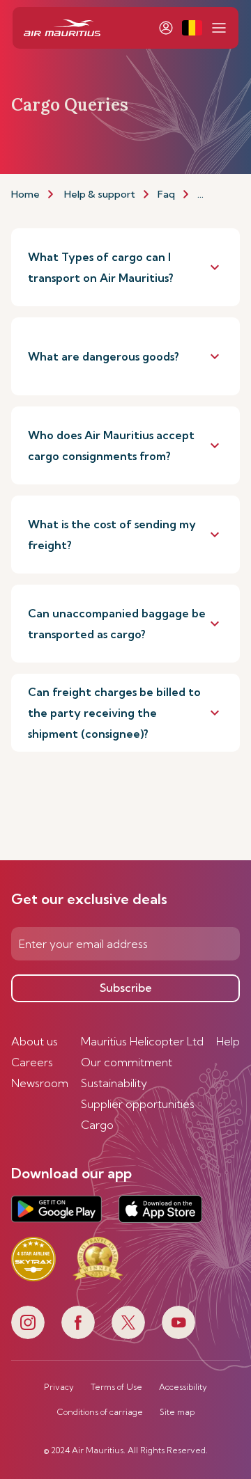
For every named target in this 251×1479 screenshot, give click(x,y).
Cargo (97, 1125)
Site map (177, 1412)
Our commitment (126, 1062)
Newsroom (39, 1083)
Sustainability (114, 1083)
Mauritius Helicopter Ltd (142, 1041)
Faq (166, 194)
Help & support (99, 194)
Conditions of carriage (100, 1412)
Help (228, 1041)
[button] (192, 27)
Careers (32, 1062)
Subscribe (126, 988)
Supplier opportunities (138, 1104)
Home (25, 194)
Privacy (59, 1387)
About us (34, 1041)
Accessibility (183, 1387)
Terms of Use (116, 1387)
